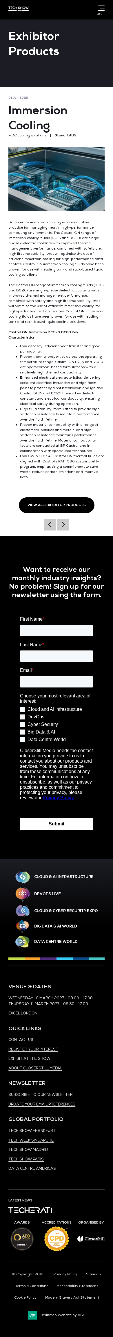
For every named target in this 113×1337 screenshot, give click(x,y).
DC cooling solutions (29, 135)
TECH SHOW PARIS (26, 1159)
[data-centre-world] (22, 942)
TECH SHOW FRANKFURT (32, 1130)
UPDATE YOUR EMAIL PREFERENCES (41, 1104)
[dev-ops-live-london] (22, 894)
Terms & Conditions (31, 1286)
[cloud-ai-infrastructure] (22, 877)
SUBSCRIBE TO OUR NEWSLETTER (40, 1094)
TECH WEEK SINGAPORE (31, 1140)
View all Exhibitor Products (57, 505)
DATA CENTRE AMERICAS (32, 1168)
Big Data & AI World (55, 926)
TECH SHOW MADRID (28, 1149)
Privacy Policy (65, 1274)
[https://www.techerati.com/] (30, 1212)
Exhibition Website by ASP (62, 1315)
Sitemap (93, 1274)
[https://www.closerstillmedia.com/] (91, 1240)
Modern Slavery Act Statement (72, 1297)
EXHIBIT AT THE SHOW (29, 1058)
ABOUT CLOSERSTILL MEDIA (35, 1068)
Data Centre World (56, 941)
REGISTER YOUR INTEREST (33, 1049)
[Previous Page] (50, 524)
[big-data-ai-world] (22, 926)
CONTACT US (20, 1039)
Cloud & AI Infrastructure (64, 877)
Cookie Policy (25, 1297)
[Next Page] (63, 524)
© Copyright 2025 (28, 1274)
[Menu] (100, 8)
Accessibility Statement (77, 1286)
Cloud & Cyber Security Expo (66, 911)
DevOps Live (47, 894)
